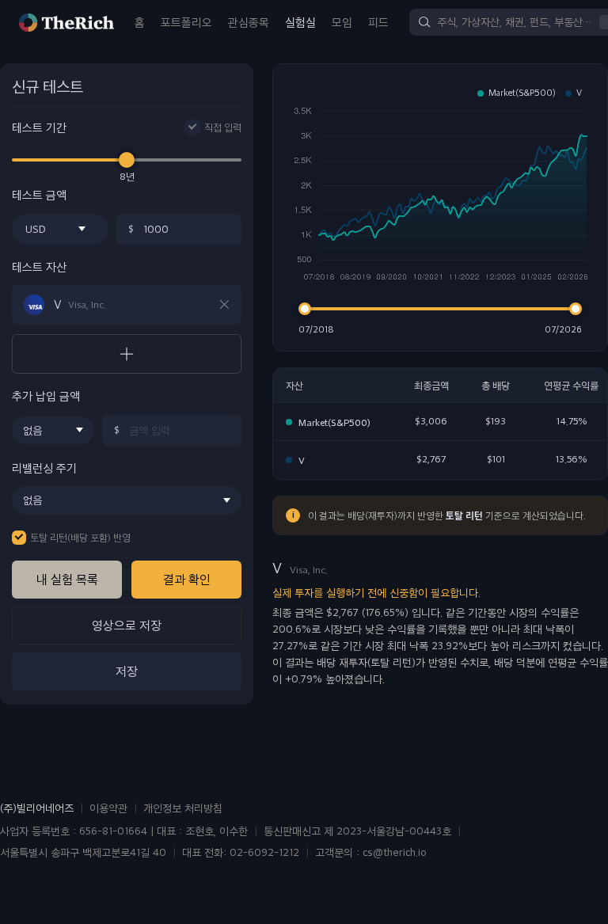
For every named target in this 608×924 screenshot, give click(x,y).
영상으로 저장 (127, 625)
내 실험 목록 (67, 579)
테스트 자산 (39, 267)
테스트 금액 (39, 195)
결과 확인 (187, 579)
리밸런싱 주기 (44, 468)
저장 (127, 671)
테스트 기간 (39, 128)
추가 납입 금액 (46, 396)
